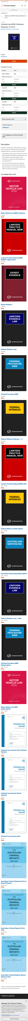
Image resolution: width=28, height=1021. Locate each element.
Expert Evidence (6, 305)
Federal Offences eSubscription (12, 529)
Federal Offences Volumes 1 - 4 (11, 439)
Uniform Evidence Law (9, 349)
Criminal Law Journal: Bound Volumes (11, 794)
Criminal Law (5, 127)
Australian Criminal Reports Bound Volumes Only (13, 976)
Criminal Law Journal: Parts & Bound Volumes (14, 751)
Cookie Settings (14, 1019)
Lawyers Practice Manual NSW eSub (13, 484)
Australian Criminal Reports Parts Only (13, 929)
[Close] (26, 1001)
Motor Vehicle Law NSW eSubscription (9, 708)
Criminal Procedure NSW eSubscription (9, 664)
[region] (14, 1010)
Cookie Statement (6, 1015)
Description (4, 56)
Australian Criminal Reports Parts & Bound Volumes (13, 882)
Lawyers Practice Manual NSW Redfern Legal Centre (12, 259)
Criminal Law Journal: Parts (10, 836)
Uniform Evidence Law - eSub (11, 618)
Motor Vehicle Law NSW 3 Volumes (13, 213)
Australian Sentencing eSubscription (14, 574)
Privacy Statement (14, 1015)
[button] (5, 1)
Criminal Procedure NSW (9, 394)
